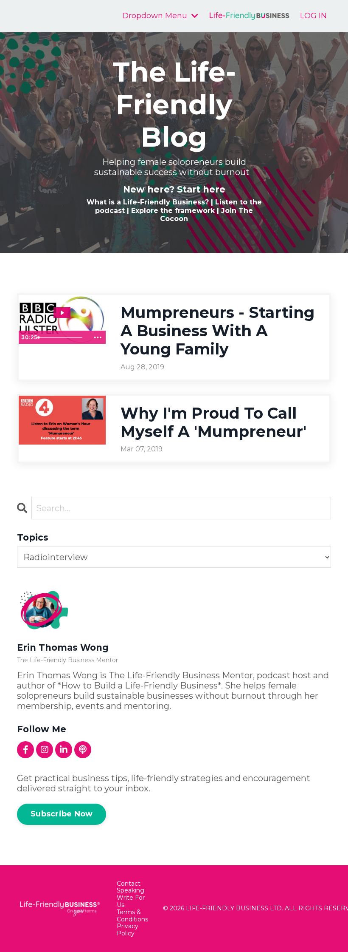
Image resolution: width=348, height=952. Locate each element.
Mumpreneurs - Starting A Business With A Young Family (217, 330)
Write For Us (131, 901)
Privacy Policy (127, 930)
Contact (128, 883)
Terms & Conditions (132, 916)
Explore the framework (173, 211)
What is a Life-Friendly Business (146, 202)
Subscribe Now (62, 814)
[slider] (62, 337)
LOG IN (313, 15)
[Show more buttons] (98, 337)
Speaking (130, 890)
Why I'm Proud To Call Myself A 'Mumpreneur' (213, 422)
